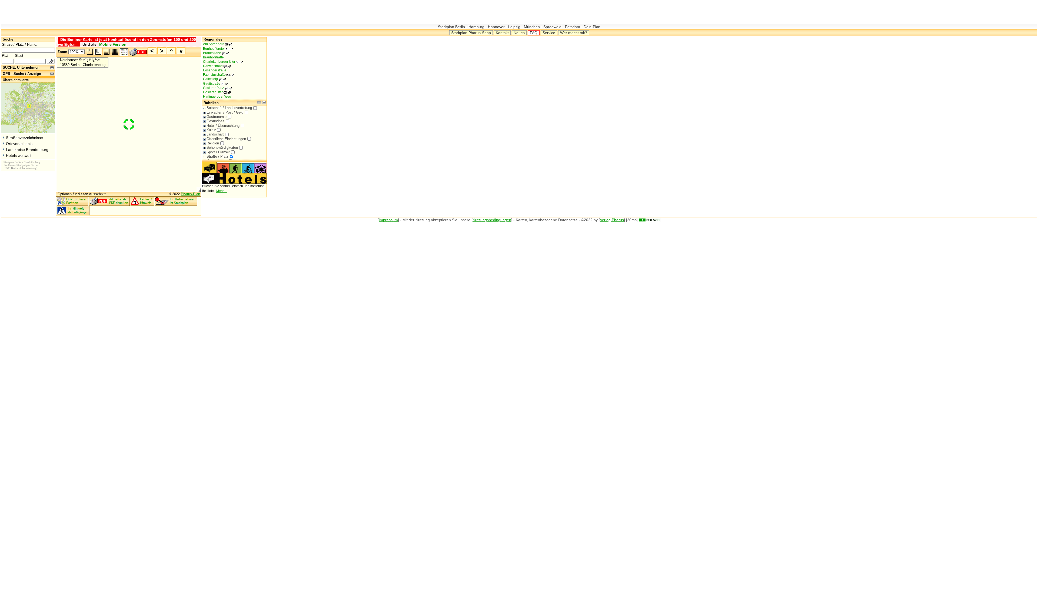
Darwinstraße (215, 66)
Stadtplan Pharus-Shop (471, 33)
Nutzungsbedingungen (492, 220)
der (411, 220)
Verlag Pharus (612, 220)
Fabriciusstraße (217, 74)
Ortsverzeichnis (19, 143)
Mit (405, 220)
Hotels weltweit (18, 155)
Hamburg (476, 27)
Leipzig (514, 27)
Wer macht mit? (573, 33)
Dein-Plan (591, 27)
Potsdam (572, 27)
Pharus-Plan (190, 194)
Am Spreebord (216, 44)
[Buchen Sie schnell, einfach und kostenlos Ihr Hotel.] (234, 182)
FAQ (533, 33)
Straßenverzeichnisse (24, 137)
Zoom (62, 52)
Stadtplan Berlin (452, 27)
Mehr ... (221, 191)
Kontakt (502, 33)
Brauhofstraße (213, 57)
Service (549, 33)
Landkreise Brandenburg (27, 149)
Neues (519, 33)
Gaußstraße (214, 83)
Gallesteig (213, 79)
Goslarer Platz (216, 88)
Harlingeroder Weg (217, 96)
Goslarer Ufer (215, 92)
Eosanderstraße (215, 70)
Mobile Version (113, 44)
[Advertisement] (99, 12)
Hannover (496, 27)
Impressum (388, 220)
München (532, 27)
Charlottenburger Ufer (222, 61)
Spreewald (552, 27)
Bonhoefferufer (217, 48)
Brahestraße (215, 53)
